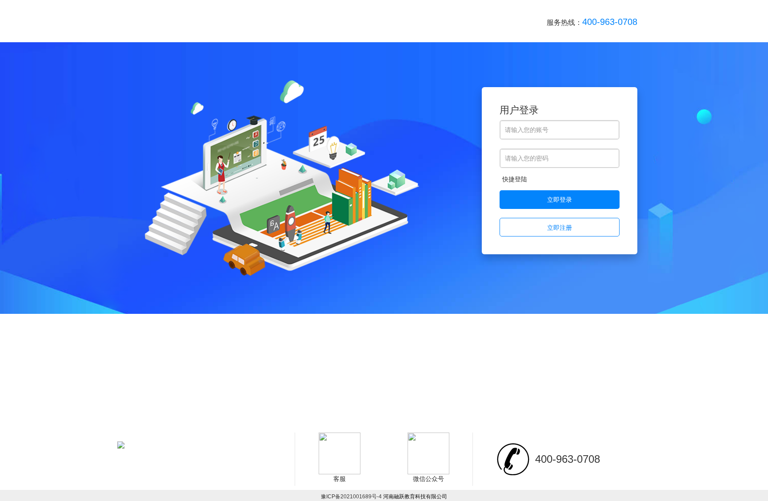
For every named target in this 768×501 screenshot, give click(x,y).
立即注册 (559, 227)
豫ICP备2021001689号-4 (352, 496)
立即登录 (559, 199)
